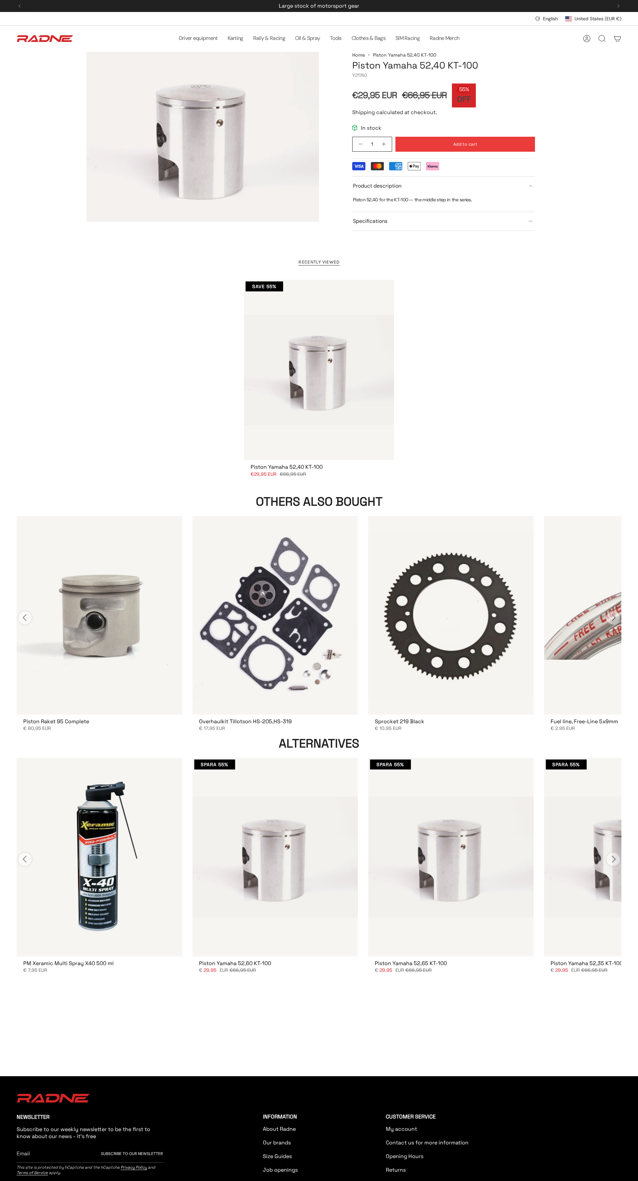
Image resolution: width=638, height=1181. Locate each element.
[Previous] (20, 6)
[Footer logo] (53, 1098)
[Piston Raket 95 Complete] (99, 615)
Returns (396, 1169)
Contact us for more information (427, 1142)
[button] (198, 38)
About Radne (279, 1128)
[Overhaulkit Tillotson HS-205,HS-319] (275, 615)
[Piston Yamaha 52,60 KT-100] (275, 857)
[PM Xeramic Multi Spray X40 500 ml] (99, 857)
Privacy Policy (134, 1167)
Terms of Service (32, 1172)
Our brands (277, 1142)
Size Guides (277, 1156)
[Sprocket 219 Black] (450, 615)
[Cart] (617, 38)
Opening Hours (404, 1156)
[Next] (618, 6)
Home (358, 55)
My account (401, 1128)
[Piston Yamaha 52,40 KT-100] (319, 370)
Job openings (280, 1169)
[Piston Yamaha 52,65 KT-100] (450, 857)
